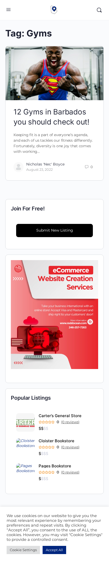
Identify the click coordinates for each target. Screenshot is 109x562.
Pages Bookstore (55, 466)
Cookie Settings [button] (23, 550)
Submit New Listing (54, 230)
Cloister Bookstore (56, 441)
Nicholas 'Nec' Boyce (45, 164)
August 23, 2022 (39, 169)
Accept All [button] (54, 550)
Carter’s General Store (60, 416)
